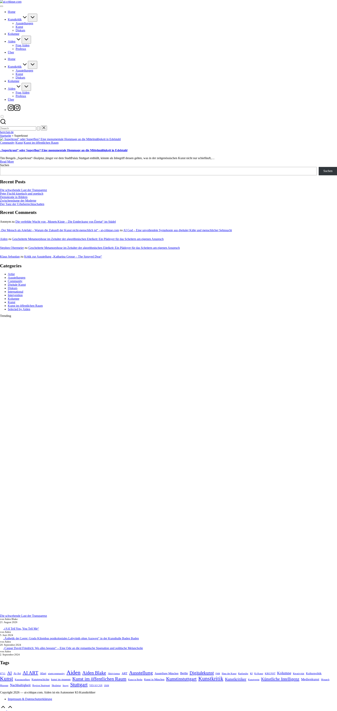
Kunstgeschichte (40, 679)
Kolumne (13, 298)
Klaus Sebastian (10, 256)
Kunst (19, 142)
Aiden (4, 239)
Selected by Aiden (19, 309)
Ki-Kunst (258, 673)
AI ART (30, 672)
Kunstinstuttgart (181, 678)
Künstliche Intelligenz (280, 678)
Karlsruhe (243, 673)
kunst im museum (61, 679)
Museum (4, 685)
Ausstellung (141, 672)
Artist (11, 274)
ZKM (106, 685)
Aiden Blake (94, 672)
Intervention (15, 295)
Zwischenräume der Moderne (18, 200)
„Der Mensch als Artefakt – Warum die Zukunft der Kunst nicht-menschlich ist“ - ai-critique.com (59, 230)
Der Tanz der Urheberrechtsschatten (22, 204)
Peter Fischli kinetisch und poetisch (21, 193)
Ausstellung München (166, 673)
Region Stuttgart (41, 685)
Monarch (325, 679)
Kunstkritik (210, 679)
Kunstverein (253, 679)
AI (9, 672)
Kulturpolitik (314, 673)
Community (7, 142)
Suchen (4, 165)
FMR (218, 674)
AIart (43, 673)
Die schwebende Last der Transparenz (23, 190)
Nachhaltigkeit (20, 685)
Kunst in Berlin (135, 679)
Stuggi (65, 685)
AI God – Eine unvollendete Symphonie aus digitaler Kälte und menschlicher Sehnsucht (177, 230)
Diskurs (12, 288)
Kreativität (298, 673)
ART (124, 673)
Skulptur (56, 685)
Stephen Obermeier (12, 247)
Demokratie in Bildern (13, 197)
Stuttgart (79, 684)
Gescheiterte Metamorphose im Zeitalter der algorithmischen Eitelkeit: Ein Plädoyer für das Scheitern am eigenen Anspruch (88, 239)
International (15, 291)
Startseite (5, 135)
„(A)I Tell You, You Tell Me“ (21, 628)
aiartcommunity (56, 673)
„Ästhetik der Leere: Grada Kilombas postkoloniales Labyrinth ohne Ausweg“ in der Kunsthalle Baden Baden (71, 638)
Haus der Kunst (229, 673)
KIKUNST (270, 673)
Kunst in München (154, 679)
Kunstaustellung (22, 679)
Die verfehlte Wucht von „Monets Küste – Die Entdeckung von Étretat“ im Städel (65, 221)
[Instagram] (14, 109)
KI (251, 673)
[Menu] (1, 6)
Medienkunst (310, 679)
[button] (38, 128)
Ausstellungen (16, 277)
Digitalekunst (202, 672)
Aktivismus (114, 673)
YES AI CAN (95, 685)
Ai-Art (17, 673)
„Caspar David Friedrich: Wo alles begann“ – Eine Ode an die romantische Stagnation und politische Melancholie (73, 648)
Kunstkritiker (235, 679)
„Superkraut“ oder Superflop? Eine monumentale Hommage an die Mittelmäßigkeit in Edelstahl (63, 150)
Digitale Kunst (17, 284)
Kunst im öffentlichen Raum (41, 142)
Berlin (184, 673)
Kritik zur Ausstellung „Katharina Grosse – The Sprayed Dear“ (63, 256)
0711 (2, 673)
